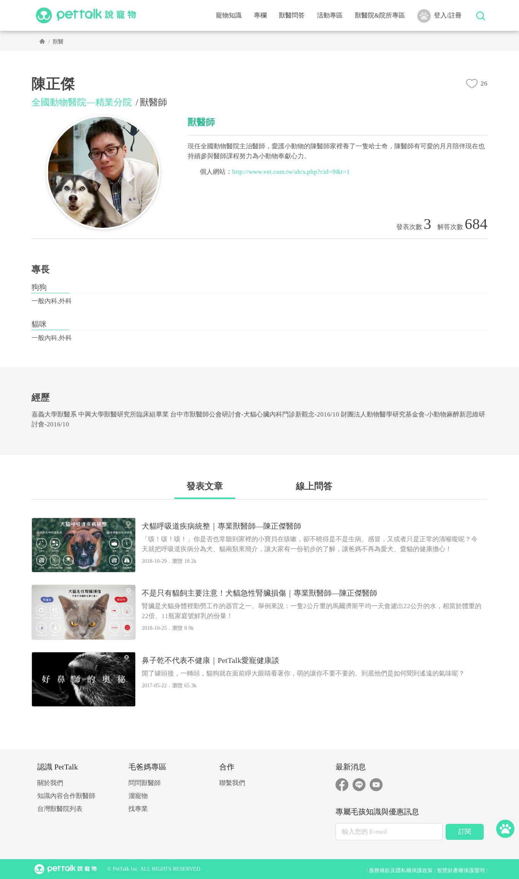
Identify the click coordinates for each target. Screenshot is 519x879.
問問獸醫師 (144, 783)
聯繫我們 (232, 783)
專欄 (260, 15)
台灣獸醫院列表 (59, 808)
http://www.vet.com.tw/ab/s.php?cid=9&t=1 (291, 171)
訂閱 (464, 831)
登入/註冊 (448, 15)
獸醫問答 (292, 15)
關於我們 (50, 783)
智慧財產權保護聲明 (461, 870)
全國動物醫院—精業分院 (82, 102)
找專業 (138, 808)
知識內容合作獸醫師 (66, 796)
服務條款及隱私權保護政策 (401, 870)
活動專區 (330, 15)
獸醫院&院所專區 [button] (380, 15)
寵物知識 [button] (229, 15)
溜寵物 (138, 796)
